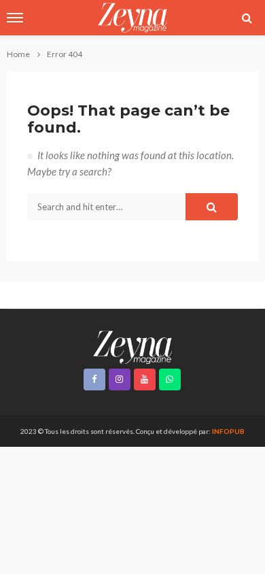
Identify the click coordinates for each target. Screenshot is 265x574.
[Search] (246, 17)
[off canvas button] (15, 17)
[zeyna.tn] (132, 346)
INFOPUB (228, 431)
